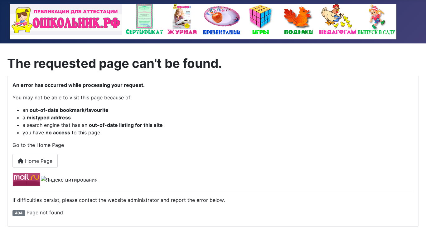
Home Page (37, 161)
